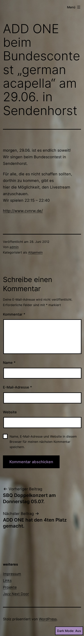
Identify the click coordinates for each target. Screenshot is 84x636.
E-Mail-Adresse (17, 387)
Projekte (10, 587)
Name (9, 363)
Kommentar (14, 314)
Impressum (12, 574)
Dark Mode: (65, 631)
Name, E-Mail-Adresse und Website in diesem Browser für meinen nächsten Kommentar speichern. (43, 441)
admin (14, 247)
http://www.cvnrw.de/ (23, 211)
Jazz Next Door (16, 594)
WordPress (48, 619)
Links (7, 580)
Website (10, 412)
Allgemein (35, 252)
